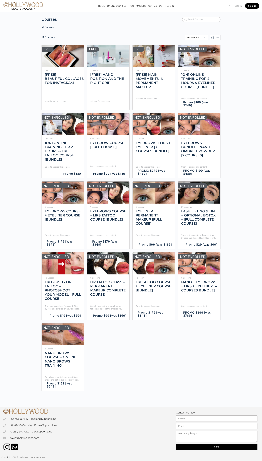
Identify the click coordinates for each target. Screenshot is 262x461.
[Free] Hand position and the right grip (107, 77)
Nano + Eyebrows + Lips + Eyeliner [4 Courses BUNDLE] (199, 284)
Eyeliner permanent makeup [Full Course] (149, 213)
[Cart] (228, 6)
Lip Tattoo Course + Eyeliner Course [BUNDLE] (153, 284)
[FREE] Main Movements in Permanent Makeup (149, 77)
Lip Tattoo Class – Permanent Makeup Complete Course (108, 284)
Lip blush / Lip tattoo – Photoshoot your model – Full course (63, 284)
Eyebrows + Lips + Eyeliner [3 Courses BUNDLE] (153, 145)
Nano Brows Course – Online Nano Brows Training (60, 355)
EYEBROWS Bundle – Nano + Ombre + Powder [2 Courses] (198, 145)
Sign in (238, 6)
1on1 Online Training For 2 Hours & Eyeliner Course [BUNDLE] (198, 77)
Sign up (252, 6)
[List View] (217, 37)
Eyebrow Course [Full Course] (107, 145)
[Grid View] (212, 37)
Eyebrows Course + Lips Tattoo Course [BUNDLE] (108, 213)
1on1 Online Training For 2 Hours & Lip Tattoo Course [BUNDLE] (59, 145)
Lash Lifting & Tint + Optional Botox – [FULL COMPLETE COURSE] (199, 213)
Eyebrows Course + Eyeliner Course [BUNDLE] (63, 213)
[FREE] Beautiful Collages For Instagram (63, 77)
